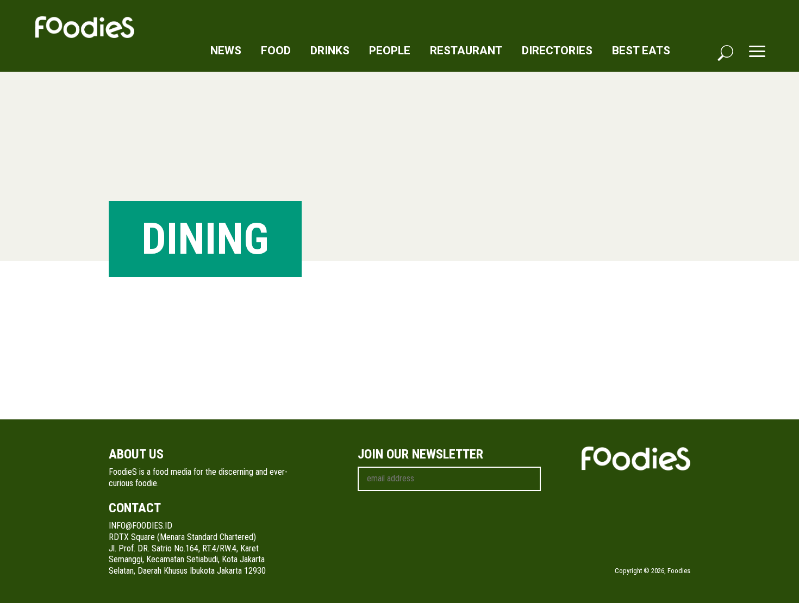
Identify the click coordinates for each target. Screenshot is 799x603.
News (225, 50)
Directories (557, 50)
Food (276, 50)
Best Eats (641, 50)
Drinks (329, 50)
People (389, 50)
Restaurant (466, 50)
